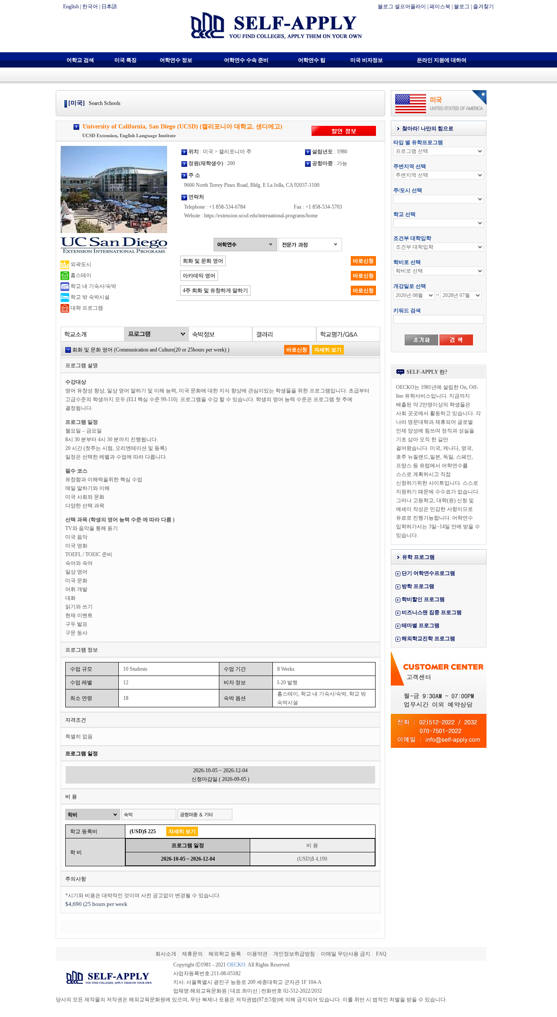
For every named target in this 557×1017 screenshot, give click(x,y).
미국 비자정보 (366, 60)
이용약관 (257, 954)
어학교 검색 (80, 60)
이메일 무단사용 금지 (345, 954)
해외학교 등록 (224, 954)
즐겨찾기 (483, 6)
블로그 (462, 6)
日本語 (109, 6)
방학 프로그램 (418, 586)
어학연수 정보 (176, 60)
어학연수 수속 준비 (246, 60)
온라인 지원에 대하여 (441, 60)
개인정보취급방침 (294, 954)
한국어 (90, 6)
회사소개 (165, 954)
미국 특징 (125, 60)
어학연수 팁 (311, 60)
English (71, 6)
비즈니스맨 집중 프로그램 (432, 612)
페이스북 (439, 6)
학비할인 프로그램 (423, 599)
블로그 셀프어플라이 (402, 6)
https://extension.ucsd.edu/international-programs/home (261, 216)
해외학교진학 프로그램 (428, 638)
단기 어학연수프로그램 (428, 573)
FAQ (381, 954)
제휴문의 (192, 954)
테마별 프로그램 (421, 625)
